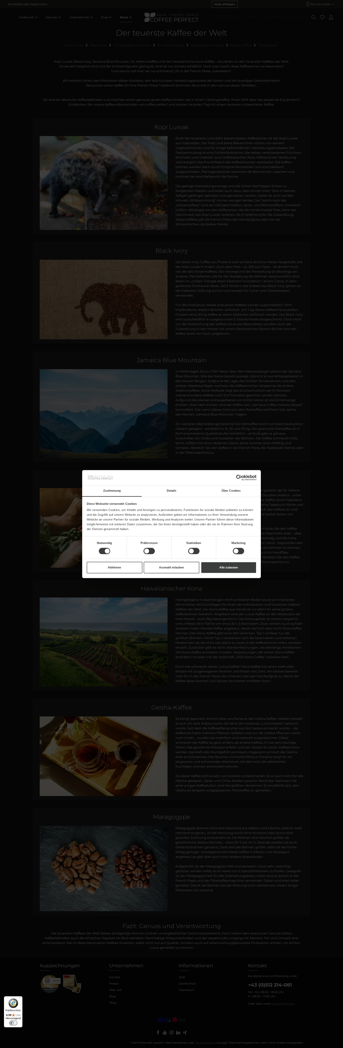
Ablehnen (114, 567)
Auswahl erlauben (171, 567)
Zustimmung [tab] (112, 490)
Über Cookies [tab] (231, 490)
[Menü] (20, 998)
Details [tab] (171, 490)
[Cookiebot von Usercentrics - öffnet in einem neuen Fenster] (239, 478)
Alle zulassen (228, 567)
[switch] (149, 551)
